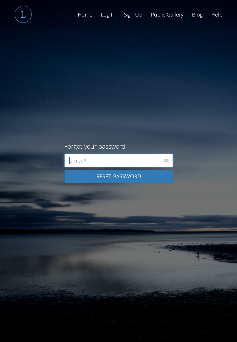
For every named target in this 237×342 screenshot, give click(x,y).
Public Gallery (167, 14)
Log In (108, 14)
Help (217, 14)
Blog (197, 14)
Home (85, 14)
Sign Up (133, 14)
